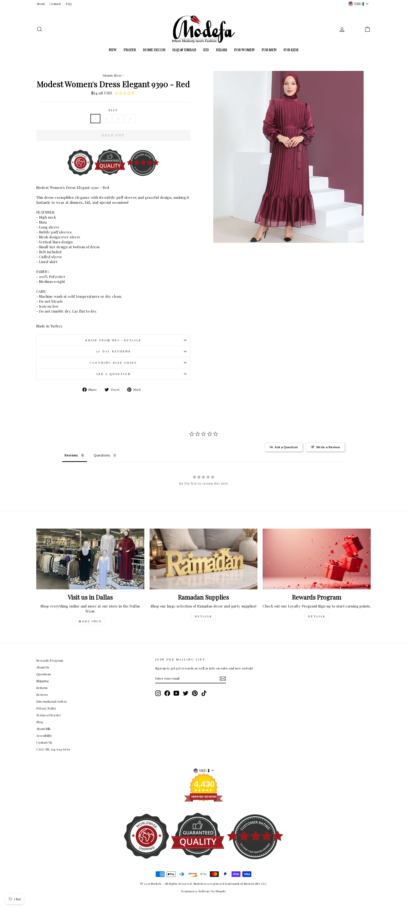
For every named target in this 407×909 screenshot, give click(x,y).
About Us (42, 667)
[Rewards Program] (317, 559)
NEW (113, 50)
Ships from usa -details (113, 340)
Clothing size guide (113, 362)
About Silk (43, 729)
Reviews (42, 695)
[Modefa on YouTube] (176, 693)
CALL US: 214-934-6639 (53, 749)
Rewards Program (49, 660)
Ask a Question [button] (286, 447)
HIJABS (221, 50)
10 (118, 118)
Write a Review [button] (328, 447)
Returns (42, 688)
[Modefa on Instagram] (158, 693)
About (40, 4)
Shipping (42, 681)
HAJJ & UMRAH (184, 50)
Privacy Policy (46, 708)
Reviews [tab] (71, 455)
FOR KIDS (291, 50)
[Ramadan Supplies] (204, 559)
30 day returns (113, 351)
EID (206, 50)
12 (130, 118)
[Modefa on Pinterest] (195, 693)
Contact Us (44, 742)
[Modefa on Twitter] (185, 693)
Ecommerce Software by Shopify (203, 891)
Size (113, 110)
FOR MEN (269, 50)
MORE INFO (90, 621)
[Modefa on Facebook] (167, 693)
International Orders (51, 701)
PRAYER (130, 50)
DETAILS (203, 616)
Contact (55, 4)
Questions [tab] (102, 455)
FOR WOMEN (244, 50)
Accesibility (44, 736)
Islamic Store (112, 75)
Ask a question (113, 374)
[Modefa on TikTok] (204, 693)
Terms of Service (48, 715)
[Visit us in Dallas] (90, 559)
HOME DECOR (154, 50)
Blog (39, 722)
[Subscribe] (223, 678)
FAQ (69, 4)
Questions (43, 674)
